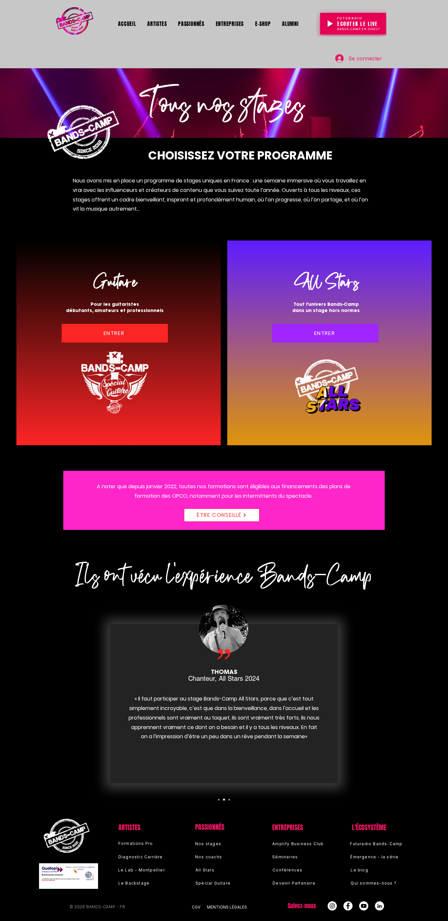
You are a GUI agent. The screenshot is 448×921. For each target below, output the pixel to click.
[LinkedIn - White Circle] (379, 906)
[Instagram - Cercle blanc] (332, 906)
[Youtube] (363, 906)
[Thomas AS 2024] (224, 800)
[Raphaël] (229, 800)
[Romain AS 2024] (219, 800)
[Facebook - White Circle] (348, 906)
